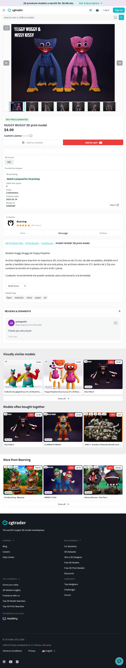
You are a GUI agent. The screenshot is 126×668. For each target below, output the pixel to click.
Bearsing (21, 221)
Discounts (69, 573)
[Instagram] (17, 662)
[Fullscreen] (6, 28)
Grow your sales (10, 584)
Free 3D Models (71, 562)
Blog (5, 546)
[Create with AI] (90, 10)
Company (7, 540)
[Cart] (97, 10)
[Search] (121, 17)
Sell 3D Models (10, 579)
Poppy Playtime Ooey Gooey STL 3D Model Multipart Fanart (69, 392)
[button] (115, 17)
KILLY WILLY (9, 444)
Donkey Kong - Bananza (14, 497)
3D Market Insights (12, 590)
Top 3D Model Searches (14, 600)
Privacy (31, 650)
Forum (67, 595)
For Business (70, 546)
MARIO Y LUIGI (50, 497)
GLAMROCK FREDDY (52, 444)
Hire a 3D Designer (73, 557)
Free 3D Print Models (74, 567)
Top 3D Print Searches (13, 606)
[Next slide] (120, 63)
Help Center (8, 557)
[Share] (103, 151)
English (47, 651)
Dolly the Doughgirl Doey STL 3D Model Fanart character (27, 392)
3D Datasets (70, 551)
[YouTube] (11, 661)
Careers (6, 551)
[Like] (23, 151)
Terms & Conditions (12, 650)
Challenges (69, 589)
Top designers (71, 584)
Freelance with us (11, 595)
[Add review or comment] (119, 311)
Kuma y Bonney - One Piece (95, 497)
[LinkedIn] (4, 661)
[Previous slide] (6, 63)
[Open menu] (4, 10)
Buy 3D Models (71, 540)
